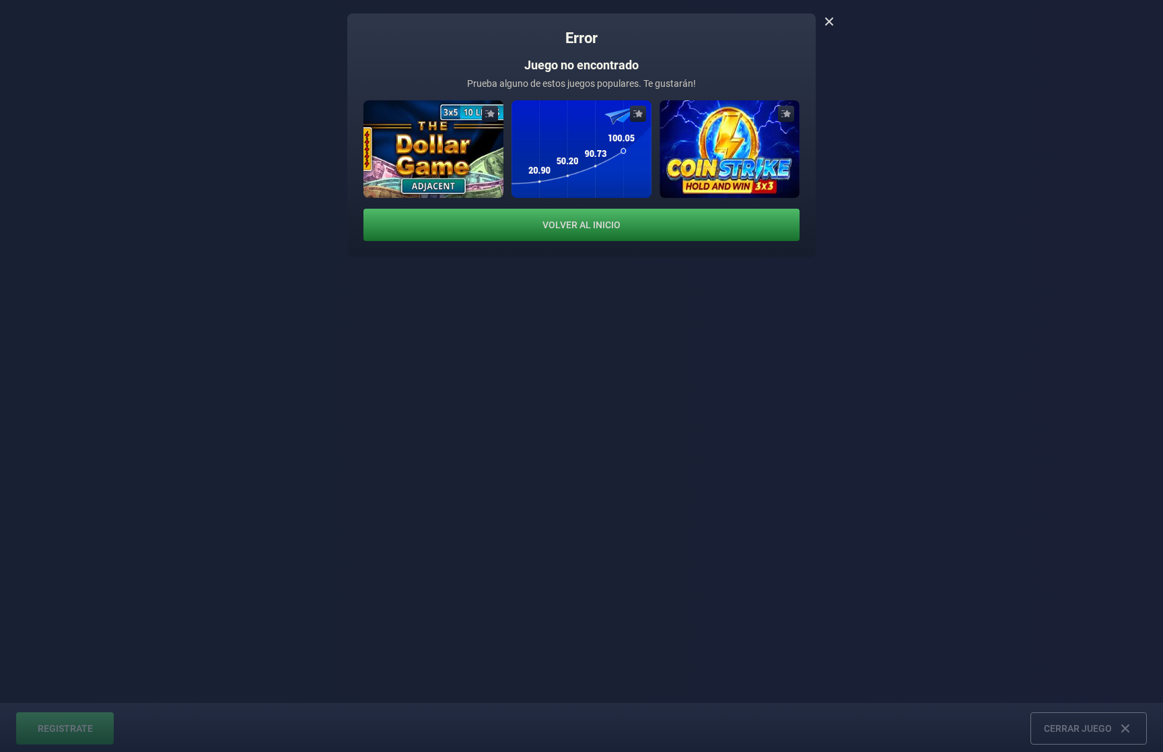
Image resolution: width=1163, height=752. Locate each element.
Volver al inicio (581, 224)
